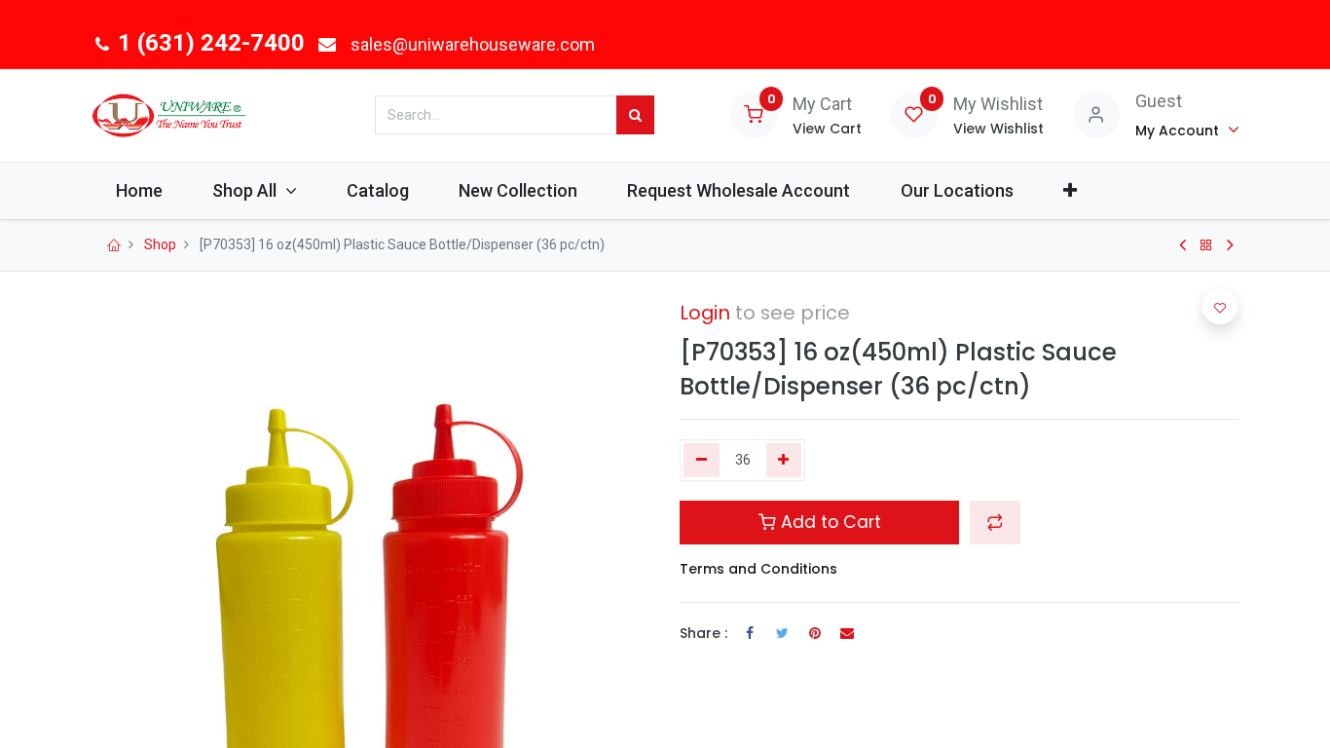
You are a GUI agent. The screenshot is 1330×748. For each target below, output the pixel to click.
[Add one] (784, 460)
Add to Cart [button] (828, 522)
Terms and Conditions (758, 569)
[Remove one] (701, 460)
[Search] (635, 114)
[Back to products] (1206, 245)
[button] (1069, 190)
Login (705, 312)
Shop (160, 244)
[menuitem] (140, 190)
